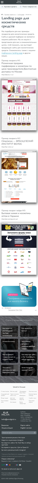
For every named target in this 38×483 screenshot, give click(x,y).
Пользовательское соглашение (10, 474)
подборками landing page (12, 53)
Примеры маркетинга (10, 14)
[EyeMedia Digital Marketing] (20, 2)
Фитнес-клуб (13, 391)
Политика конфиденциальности (10, 473)
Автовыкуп (8, 308)
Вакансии (5, 425)
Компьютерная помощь (33, 394)
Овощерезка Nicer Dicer (15, 310)
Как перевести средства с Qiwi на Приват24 (15, 447)
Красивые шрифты (10, 7)
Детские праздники (13, 398)
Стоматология (5, 391)
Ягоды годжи (4, 398)
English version (26, 428)
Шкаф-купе (22, 395)
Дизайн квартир (22, 398)
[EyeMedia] (6, 413)
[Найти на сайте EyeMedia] (34, 432)
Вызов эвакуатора (23, 402)
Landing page (21, 14)
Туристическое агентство (14, 394)
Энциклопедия (7, 428)
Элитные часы (33, 391)
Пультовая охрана (31, 401)
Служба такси (32, 398)
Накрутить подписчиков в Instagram (12, 440)
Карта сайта (25, 425)
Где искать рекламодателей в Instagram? (14, 450)
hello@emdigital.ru (9, 419)
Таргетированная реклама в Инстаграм (13, 437)
